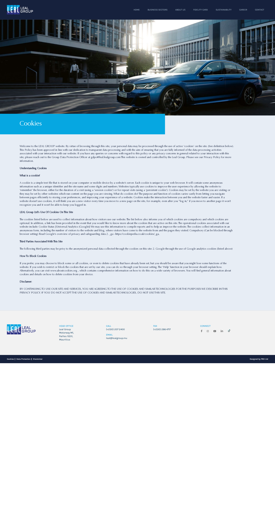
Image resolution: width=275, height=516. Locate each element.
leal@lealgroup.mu (120, 493)
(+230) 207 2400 (118, 481)
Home (101, 14)
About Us (157, 14)
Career (237, 14)
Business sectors (128, 14)
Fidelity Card (183, 14)
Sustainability (212, 14)
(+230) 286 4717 (164, 481)
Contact (257, 14)
